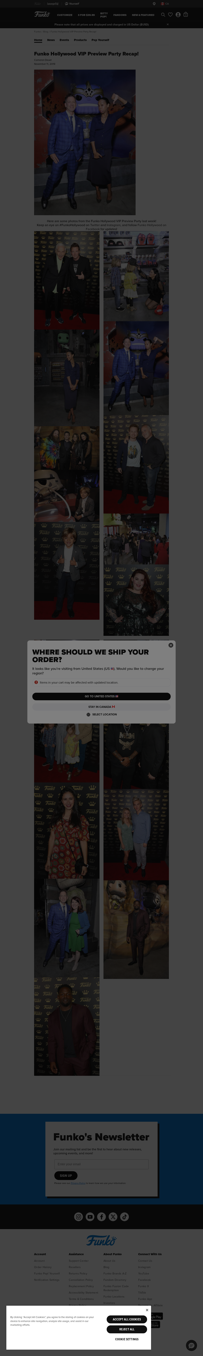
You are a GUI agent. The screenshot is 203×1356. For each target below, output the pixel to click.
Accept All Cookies (127, 1319)
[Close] (147, 1310)
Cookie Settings (127, 1339)
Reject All (127, 1329)
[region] (78, 1327)
